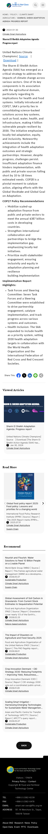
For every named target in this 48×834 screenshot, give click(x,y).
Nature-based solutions (15, 624)
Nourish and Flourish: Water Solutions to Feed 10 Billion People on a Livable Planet (22, 560)
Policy (13, 14)
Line (35, 375)
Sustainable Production (15, 580)
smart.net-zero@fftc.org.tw (28, 805)
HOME (5, 14)
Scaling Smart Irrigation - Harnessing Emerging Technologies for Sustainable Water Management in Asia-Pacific (23, 705)
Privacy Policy (19, 781)
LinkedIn (30, 375)
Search (35, 5)
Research (18, 823)
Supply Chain (11, 587)
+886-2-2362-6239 (25, 797)
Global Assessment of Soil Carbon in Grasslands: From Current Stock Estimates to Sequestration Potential (24, 601)
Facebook (18, 375)
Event (17, 827)
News (27, 823)
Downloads (32, 827)
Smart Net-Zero (17, 5)
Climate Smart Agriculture (17, 583)
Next (42, 503)
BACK (24, 745)
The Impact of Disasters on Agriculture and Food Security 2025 (23, 636)
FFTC (23, 827)
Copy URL (41, 375)
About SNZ (8, 823)
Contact (32, 781)
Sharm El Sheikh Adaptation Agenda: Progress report (20, 427)
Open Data (8, 827)
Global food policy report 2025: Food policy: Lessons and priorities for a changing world (22, 506)
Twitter (24, 375)
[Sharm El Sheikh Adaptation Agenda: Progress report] (24, 409)
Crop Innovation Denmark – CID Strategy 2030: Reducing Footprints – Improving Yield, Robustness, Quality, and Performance (23, 672)
